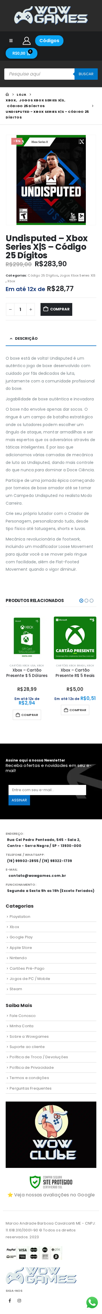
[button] (81, 600)
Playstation (20, 916)
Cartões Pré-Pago (27, 968)
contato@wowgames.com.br (37, 875)
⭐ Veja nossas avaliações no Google (51, 1195)
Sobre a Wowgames (29, 1036)
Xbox (11, 281)
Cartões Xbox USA (22, 665)
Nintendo (18, 958)
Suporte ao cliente (27, 1046)
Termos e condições (29, 1077)
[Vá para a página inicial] (7, 94)
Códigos (49, 40)
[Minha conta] (27, 41)
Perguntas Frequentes (31, 1088)
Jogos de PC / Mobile (30, 978)
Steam (16, 989)
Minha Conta (21, 1026)
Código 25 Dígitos (43, 275)
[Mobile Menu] (11, 41)
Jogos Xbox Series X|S (77, 275)
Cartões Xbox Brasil (71, 665)
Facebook (10, 1300)
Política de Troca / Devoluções (39, 1057)
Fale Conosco (23, 1015)
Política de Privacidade (32, 1067)
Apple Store (21, 947)
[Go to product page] (27, 638)
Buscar (86, 74)
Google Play (21, 937)
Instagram (19, 1300)
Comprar (60, 309)
